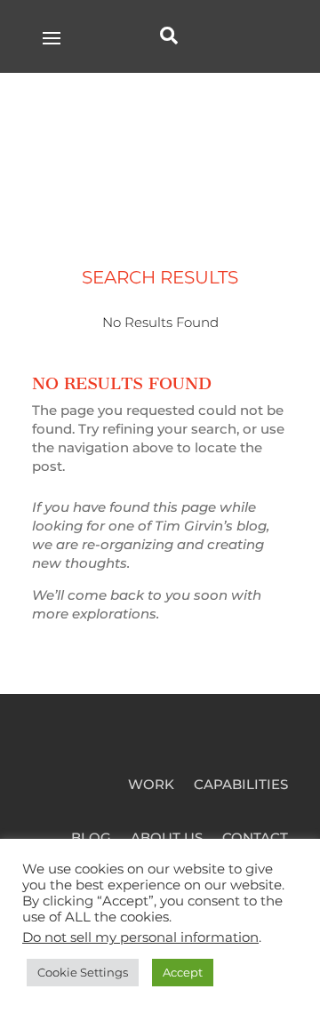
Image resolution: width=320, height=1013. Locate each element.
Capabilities (241, 785)
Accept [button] (183, 972)
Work (151, 785)
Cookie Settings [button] (82, 972)
